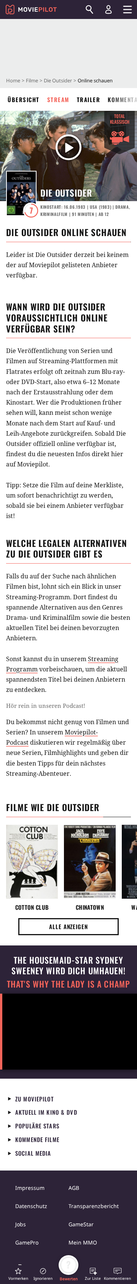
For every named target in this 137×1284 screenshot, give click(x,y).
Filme (32, 80)
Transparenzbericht (93, 1206)
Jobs (20, 1224)
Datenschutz (31, 1206)
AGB (73, 1187)
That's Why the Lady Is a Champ (68, 983)
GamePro (26, 1242)
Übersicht (24, 99)
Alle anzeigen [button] (68, 926)
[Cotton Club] (32, 862)
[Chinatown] (90, 862)
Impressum (30, 1187)
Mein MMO (82, 1242)
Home (13, 80)
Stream (58, 99)
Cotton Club (32, 907)
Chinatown (90, 907)
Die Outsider (58, 80)
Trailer (88, 99)
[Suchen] (89, 9)
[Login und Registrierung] (108, 9)
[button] (18, 1274)
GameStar (81, 1224)
